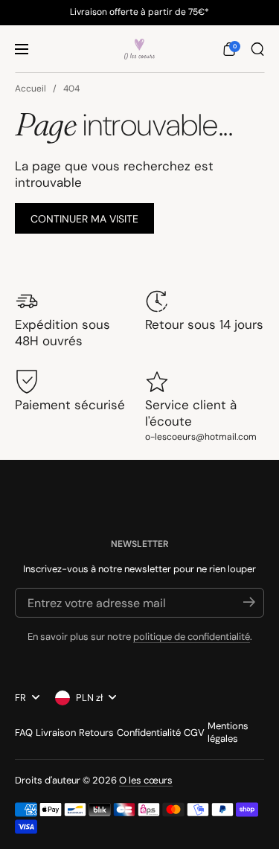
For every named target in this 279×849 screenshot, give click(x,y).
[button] (229, 49)
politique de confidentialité (191, 636)
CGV (194, 732)
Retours (96, 732)
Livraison (56, 732)
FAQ (24, 732)
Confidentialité (149, 732)
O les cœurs (146, 780)
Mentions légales (228, 732)
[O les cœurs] (139, 49)
